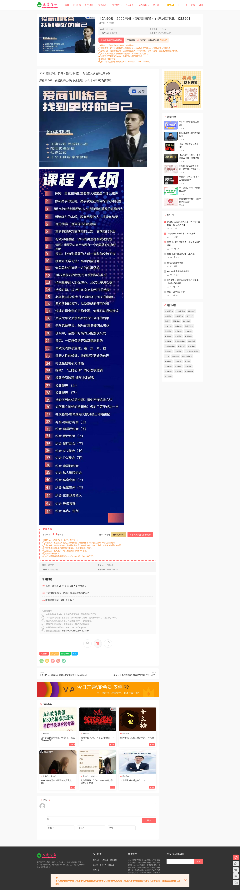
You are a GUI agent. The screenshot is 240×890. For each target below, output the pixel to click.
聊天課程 (168, 316)
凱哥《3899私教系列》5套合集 (181, 254)
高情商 (187, 361)
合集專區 (143, 5)
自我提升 (129, 5)
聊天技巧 (190, 316)
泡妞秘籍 (168, 366)
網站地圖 (96, 860)
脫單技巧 (178, 366)
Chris (167, 356)
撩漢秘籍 (188, 331)
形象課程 (188, 366)
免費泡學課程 (180, 341)
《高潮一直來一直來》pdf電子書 (181, 233)
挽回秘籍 (168, 371)
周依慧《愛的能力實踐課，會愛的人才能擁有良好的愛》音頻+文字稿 (189, 169)
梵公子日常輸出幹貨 (176, 292)
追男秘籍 (178, 331)
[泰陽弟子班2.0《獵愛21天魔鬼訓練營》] (171, 180)
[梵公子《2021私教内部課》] (171, 125)
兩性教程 (168, 336)
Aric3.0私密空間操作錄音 (178, 271)
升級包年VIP (118, 534)
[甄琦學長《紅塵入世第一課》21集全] (137, 719)
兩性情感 (188, 336)
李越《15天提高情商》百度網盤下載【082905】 (134, 675)
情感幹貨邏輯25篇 (175, 262)
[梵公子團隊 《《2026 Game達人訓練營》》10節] (97, 762)
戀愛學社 (48, 5)
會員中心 (103, 865)
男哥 (103, 23)
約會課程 (191, 346)
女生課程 (102, 5)
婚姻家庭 (178, 361)
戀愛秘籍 (178, 326)
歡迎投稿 (96, 870)
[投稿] (179, 5)
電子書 (156, 5)
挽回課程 (178, 371)
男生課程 (89, 5)
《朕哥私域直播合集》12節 (133, 780)
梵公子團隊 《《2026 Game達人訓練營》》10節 (97, 782)
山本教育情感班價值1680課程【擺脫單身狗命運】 (58, 739)
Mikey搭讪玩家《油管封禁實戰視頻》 (56, 782)
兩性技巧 (116, 5)
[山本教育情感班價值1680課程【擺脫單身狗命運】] (58, 719)
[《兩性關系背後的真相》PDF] (171, 147)
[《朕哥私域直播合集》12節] (137, 762)
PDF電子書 (169, 311)
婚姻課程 (178, 351)
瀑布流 (95, 865)
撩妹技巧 (54, 654)
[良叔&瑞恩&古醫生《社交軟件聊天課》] (171, 202)
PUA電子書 (181, 311)
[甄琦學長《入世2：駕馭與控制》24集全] (97, 719)
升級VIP (163, 40)
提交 (149, 820)
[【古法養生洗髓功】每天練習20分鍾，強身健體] (171, 158)
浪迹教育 (175, 356)
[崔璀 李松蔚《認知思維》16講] (171, 136)
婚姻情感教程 (187, 356)
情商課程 (178, 336)
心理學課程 (189, 326)
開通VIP (111, 865)
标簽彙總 (113, 860)
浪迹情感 (191, 341)
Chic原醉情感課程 (191, 351)
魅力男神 (168, 376)
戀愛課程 (176, 321)
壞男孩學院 (189, 371)
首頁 (67, 5)
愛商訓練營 (65, 654)
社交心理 (181, 346)
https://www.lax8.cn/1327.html (75, 631)
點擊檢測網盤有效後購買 (111, 40)
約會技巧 (168, 361)
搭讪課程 (46, 776)
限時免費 (77, 5)
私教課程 (94, 776)
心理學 (167, 321)
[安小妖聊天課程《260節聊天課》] (171, 191)
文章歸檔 (104, 860)
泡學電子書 (179, 316)
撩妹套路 (44, 654)
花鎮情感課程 (170, 346)
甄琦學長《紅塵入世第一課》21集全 (137, 737)
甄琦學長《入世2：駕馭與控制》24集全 (97, 739)
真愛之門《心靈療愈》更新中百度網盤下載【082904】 (63, 675)
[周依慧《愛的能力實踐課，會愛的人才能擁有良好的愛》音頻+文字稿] (171, 169)
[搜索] (185, 5)
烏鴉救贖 (168, 351)
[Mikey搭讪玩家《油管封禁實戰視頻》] (58, 762)
